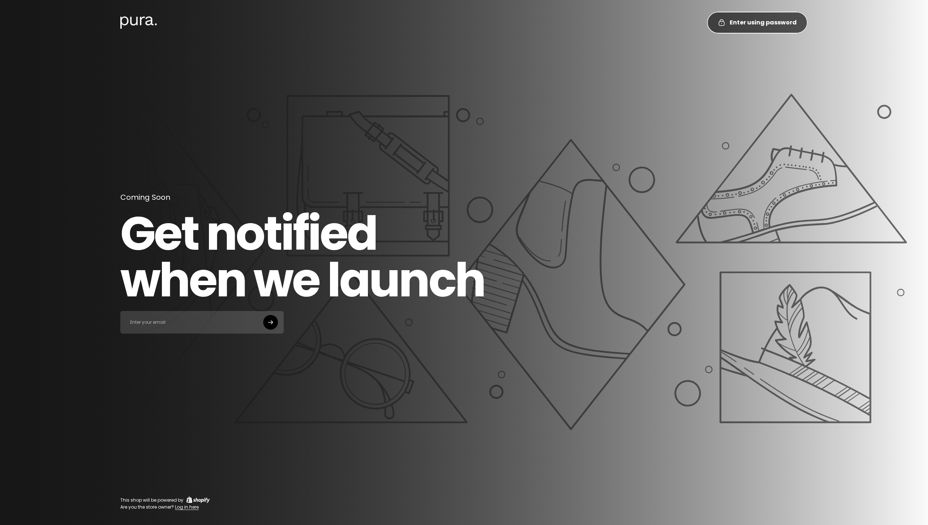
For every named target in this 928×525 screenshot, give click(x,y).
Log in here (187, 507)
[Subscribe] (270, 322)
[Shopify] (198, 500)
